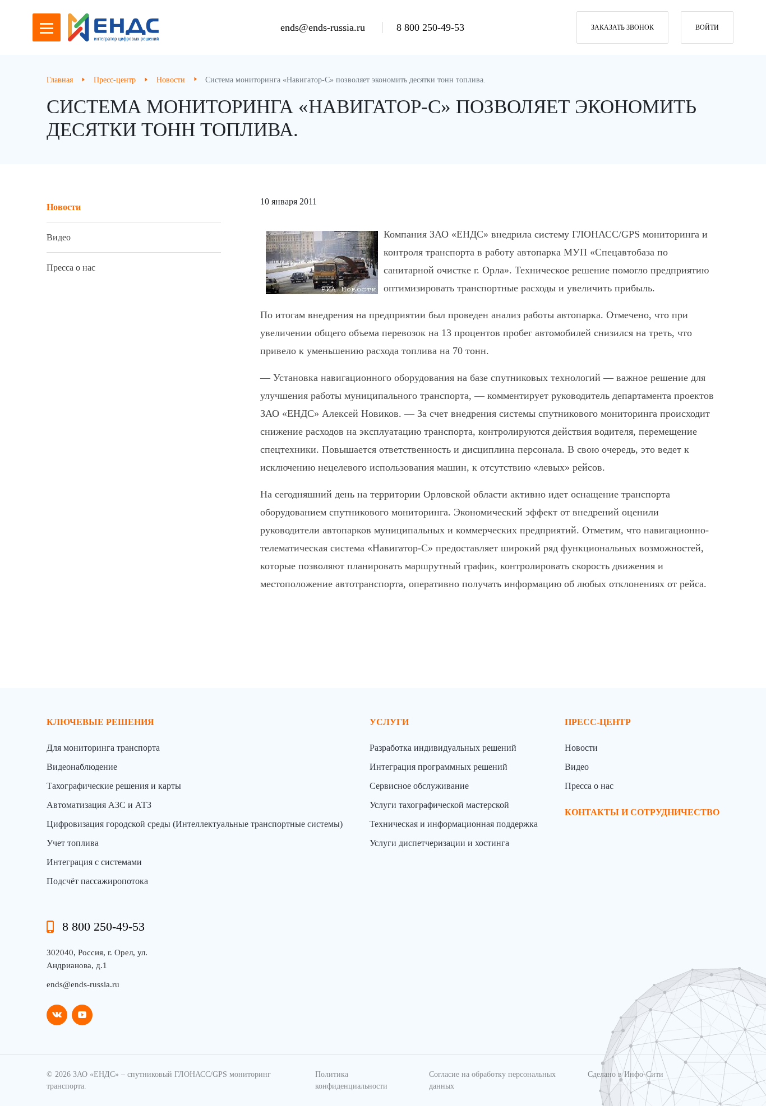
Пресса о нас (71, 267)
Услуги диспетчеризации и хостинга (439, 843)
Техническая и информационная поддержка (454, 824)
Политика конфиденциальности (351, 1080)
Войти (707, 27)
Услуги (389, 722)
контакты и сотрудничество (642, 812)
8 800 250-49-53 (430, 27)
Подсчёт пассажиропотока (97, 881)
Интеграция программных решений (438, 767)
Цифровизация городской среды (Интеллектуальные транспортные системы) (195, 824)
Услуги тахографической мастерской (439, 805)
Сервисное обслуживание (419, 786)
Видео (59, 237)
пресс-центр (598, 722)
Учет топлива (73, 843)
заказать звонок (622, 27)
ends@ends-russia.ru (324, 27)
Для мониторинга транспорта (103, 747)
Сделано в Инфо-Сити (625, 1074)
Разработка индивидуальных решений (443, 747)
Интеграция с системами (94, 862)
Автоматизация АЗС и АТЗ (99, 805)
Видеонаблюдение (82, 767)
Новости (64, 207)
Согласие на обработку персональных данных (492, 1080)
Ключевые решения (100, 722)
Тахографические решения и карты (114, 786)
